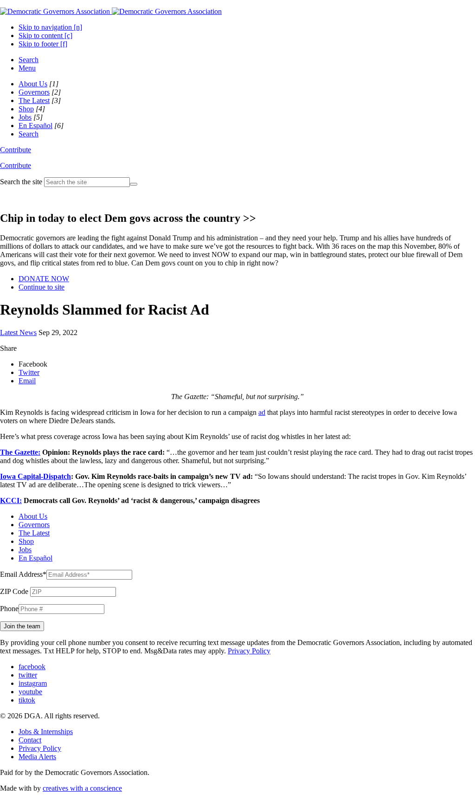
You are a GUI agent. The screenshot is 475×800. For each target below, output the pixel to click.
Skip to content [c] (45, 35)
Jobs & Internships (46, 731)
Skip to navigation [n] (50, 27)
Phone (9, 609)
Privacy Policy (249, 651)
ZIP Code (14, 591)
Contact (30, 740)
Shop (26, 109)
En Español (35, 125)
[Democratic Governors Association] (111, 11)
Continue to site (41, 287)
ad (261, 412)
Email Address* (23, 574)
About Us (33, 84)
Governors (34, 92)
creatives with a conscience (82, 788)
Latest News (18, 332)
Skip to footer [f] (43, 44)
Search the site (21, 182)
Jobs (25, 117)
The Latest (34, 100)
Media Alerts (37, 757)
